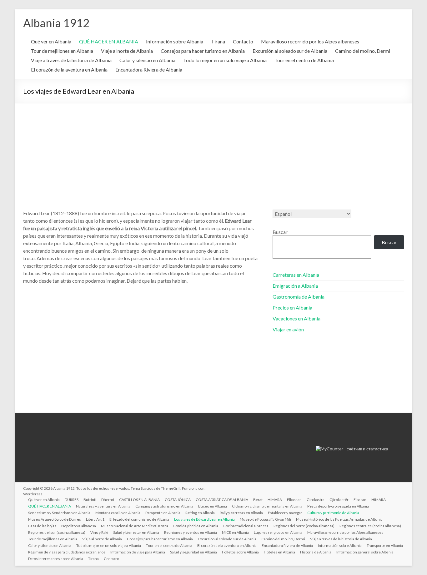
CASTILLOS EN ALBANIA (139, 499)
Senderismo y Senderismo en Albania (59, 512)
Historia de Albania (315, 552)
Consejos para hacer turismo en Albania (203, 51)
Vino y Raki (99, 532)
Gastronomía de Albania (298, 297)
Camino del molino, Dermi (362, 51)
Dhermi (107, 499)
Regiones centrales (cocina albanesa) (370, 525)
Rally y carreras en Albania (241, 512)
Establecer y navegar (285, 512)
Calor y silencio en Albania (147, 60)
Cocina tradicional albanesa (246, 525)
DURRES (71, 499)
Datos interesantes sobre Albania (55, 558)
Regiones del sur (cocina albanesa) (56, 532)
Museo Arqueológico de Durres (54, 519)
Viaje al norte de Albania (127, 51)
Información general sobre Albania (365, 552)
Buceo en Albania (212, 506)
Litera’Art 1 (95, 519)
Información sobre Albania (174, 41)
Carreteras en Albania (296, 275)
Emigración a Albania (295, 286)
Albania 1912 (56, 23)
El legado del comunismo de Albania (139, 519)
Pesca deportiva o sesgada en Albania (338, 506)
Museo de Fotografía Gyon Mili (265, 519)
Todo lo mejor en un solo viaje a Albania (225, 60)
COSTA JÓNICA (178, 499)
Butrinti (89, 499)
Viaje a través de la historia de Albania (71, 60)
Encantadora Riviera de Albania (148, 69)
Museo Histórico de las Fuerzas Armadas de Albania (339, 519)
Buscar (280, 232)
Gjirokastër (339, 499)
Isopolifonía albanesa (78, 525)
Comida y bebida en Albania (195, 525)
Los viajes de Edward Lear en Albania (204, 519)
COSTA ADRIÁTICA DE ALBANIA (222, 499)
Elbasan (360, 499)
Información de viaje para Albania (137, 552)
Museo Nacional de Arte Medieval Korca (134, 525)
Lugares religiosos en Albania (278, 532)
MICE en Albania (235, 532)
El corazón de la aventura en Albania (69, 69)
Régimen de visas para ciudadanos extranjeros (66, 552)
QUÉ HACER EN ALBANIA (108, 41)
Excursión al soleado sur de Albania (290, 51)
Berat (258, 499)
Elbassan (294, 499)
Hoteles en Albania (279, 552)
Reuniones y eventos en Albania (190, 532)
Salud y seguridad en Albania (193, 552)
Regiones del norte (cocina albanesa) (304, 525)
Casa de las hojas (42, 525)
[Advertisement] (213, 150)
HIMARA (275, 499)
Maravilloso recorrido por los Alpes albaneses (310, 41)
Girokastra (315, 499)
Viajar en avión (288, 329)
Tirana (218, 41)
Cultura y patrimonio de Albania (333, 512)
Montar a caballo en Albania (117, 512)
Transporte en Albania (385, 545)
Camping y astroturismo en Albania (164, 506)
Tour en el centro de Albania (304, 60)
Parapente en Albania (162, 512)
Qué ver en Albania (51, 41)
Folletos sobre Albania (240, 552)
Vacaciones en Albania (296, 318)
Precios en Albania (292, 307)
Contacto (243, 41)
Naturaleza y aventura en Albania (103, 506)
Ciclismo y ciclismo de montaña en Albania (267, 506)
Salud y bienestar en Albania (136, 532)
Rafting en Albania (200, 512)
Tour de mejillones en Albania (62, 51)
